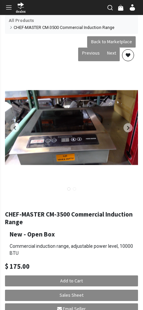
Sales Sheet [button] (71, 295)
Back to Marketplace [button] (111, 42)
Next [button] (111, 53)
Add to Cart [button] (71, 281)
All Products (21, 20)
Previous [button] (91, 53)
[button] (15, 127)
